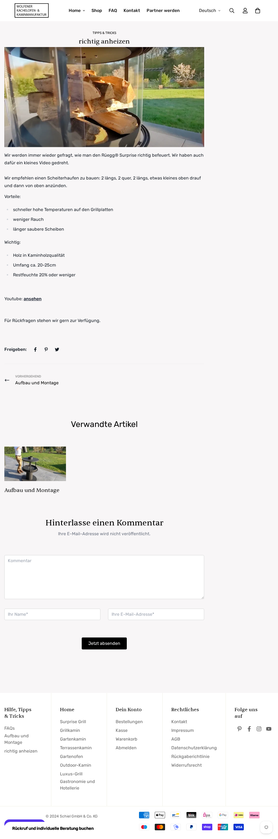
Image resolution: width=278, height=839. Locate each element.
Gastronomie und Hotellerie (77, 785)
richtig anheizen (20, 751)
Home (75, 10)
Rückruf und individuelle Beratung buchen (53, 828)
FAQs (9, 728)
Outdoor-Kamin (75, 765)
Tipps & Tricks (104, 33)
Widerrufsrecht (186, 765)
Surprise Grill (73, 721)
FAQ (113, 10)
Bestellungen (129, 721)
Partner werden (163, 10)
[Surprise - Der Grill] (31, 10)
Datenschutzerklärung (194, 747)
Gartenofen (71, 756)
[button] (256, 10)
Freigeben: (15, 349)
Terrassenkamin (76, 747)
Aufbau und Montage (31, 490)
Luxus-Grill (71, 773)
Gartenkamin (73, 739)
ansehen (33, 298)
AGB (175, 739)
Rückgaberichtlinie (190, 756)
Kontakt (132, 10)
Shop (96, 10)
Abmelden (126, 747)
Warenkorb (126, 739)
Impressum (182, 730)
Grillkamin (70, 730)
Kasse (122, 730)
